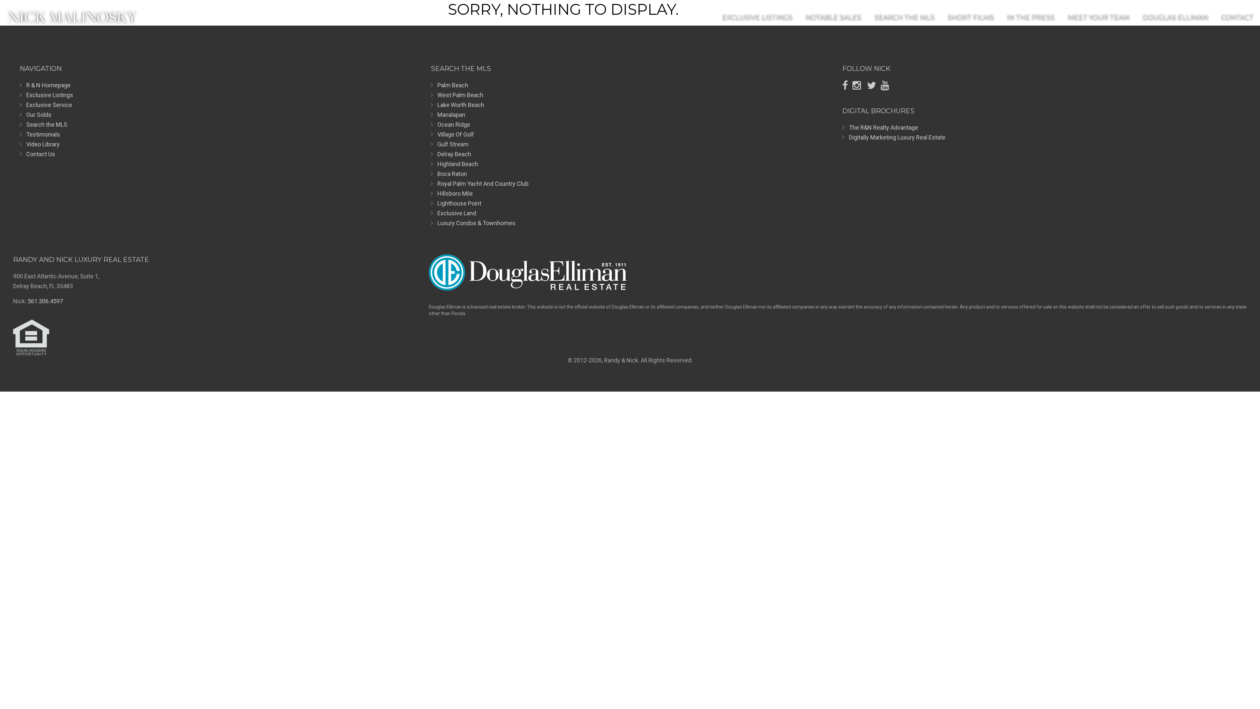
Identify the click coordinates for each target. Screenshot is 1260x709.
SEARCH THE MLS (904, 18)
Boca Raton (452, 173)
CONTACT (1237, 18)
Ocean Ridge (453, 124)
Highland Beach (457, 164)
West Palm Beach (460, 95)
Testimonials (43, 134)
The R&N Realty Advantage (883, 127)
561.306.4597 (45, 301)
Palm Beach (452, 85)
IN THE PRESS (1031, 18)
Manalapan (451, 114)
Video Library (43, 144)
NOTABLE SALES (833, 18)
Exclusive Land (456, 213)
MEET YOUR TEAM (1098, 18)
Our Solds (39, 114)
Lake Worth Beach (460, 104)
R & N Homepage (48, 85)
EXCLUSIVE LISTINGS (757, 18)
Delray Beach (454, 154)
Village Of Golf (455, 134)
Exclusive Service (49, 104)
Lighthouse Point (459, 203)
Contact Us (40, 154)
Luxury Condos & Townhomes (476, 223)
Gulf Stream (453, 144)
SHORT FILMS (971, 18)
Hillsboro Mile (455, 193)
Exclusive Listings (49, 95)
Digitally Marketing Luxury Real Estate (897, 137)
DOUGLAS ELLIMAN (1175, 18)
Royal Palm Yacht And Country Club (483, 183)
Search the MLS (46, 124)
